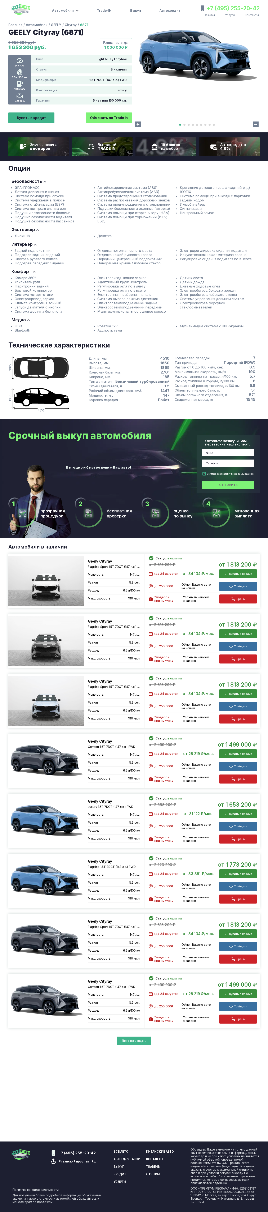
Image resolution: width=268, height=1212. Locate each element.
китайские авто (160, 1151)
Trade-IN (104, 10)
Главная (15, 24)
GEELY (56, 24)
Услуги (230, 15)
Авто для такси (127, 1159)
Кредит (120, 1174)
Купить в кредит (31, 118)
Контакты (252, 15)
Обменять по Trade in (109, 118)
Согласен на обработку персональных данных (230, 474)
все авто (121, 1151)
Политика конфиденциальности (36, 1189)
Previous (138, 124)
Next (256, 124)
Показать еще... (134, 1040)
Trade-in (153, 1166)
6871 (84, 24)
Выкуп (135, 10)
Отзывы (209, 15)
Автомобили (37, 24)
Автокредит (170, 10)
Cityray (71, 24)
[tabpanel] (197, 56)
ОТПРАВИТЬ (228, 485)
